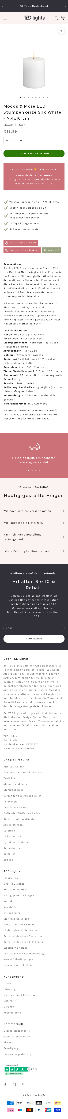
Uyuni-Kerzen (12, 913)
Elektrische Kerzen (15, 948)
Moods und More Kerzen (19, 924)
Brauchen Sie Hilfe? (16, 889)
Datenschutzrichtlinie (17, 965)
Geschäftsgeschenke (16, 1031)
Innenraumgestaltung (17, 1054)
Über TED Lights (13, 884)
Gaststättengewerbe (16, 1036)
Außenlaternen (13, 825)
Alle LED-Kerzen (13, 767)
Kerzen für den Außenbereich (22, 796)
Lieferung (9, 989)
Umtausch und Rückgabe (19, 995)
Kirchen (8, 1042)
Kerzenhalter (11, 848)
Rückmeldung (12, 1013)
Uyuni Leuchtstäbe (15, 842)
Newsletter (10, 907)
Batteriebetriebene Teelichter (22, 936)
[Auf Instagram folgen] (14, 1084)
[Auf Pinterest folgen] (23, 1084)
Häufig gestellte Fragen (18, 895)
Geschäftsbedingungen (18, 959)
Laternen (9, 831)
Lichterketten (12, 836)
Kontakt (8, 901)
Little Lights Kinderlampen (21, 930)
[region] (34, 452)
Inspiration (10, 878)
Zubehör (9, 860)
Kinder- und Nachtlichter (19, 819)
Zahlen (8, 983)
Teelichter (10, 778)
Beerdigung (10, 1048)
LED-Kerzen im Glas (16, 807)
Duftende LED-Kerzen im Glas (22, 813)
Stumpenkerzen (13, 790)
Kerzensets (10, 802)
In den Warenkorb (34, 153)
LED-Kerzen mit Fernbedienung (23, 953)
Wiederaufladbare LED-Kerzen (22, 772)
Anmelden (34, 638)
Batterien (9, 854)
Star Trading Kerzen (16, 919)
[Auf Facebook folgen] (5, 1084)
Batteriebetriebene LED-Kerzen (23, 942)
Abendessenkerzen (15, 784)
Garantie (9, 1007)
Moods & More (14, 125)
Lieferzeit (9, 1001)
